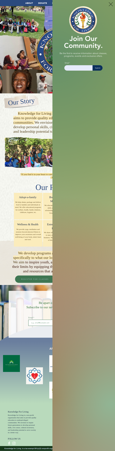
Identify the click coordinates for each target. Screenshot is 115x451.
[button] (111, 4)
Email (67, 63)
